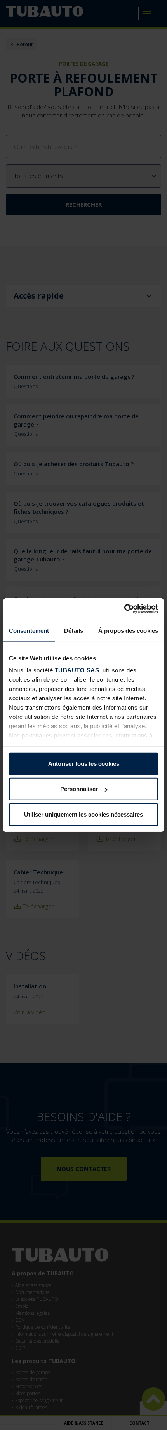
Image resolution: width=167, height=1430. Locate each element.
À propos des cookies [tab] (128, 630)
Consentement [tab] (29, 630)
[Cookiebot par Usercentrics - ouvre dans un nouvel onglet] (124, 609)
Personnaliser (79, 789)
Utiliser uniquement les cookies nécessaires (83, 814)
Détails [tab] (73, 630)
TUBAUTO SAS (77, 670)
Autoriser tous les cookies (83, 763)
